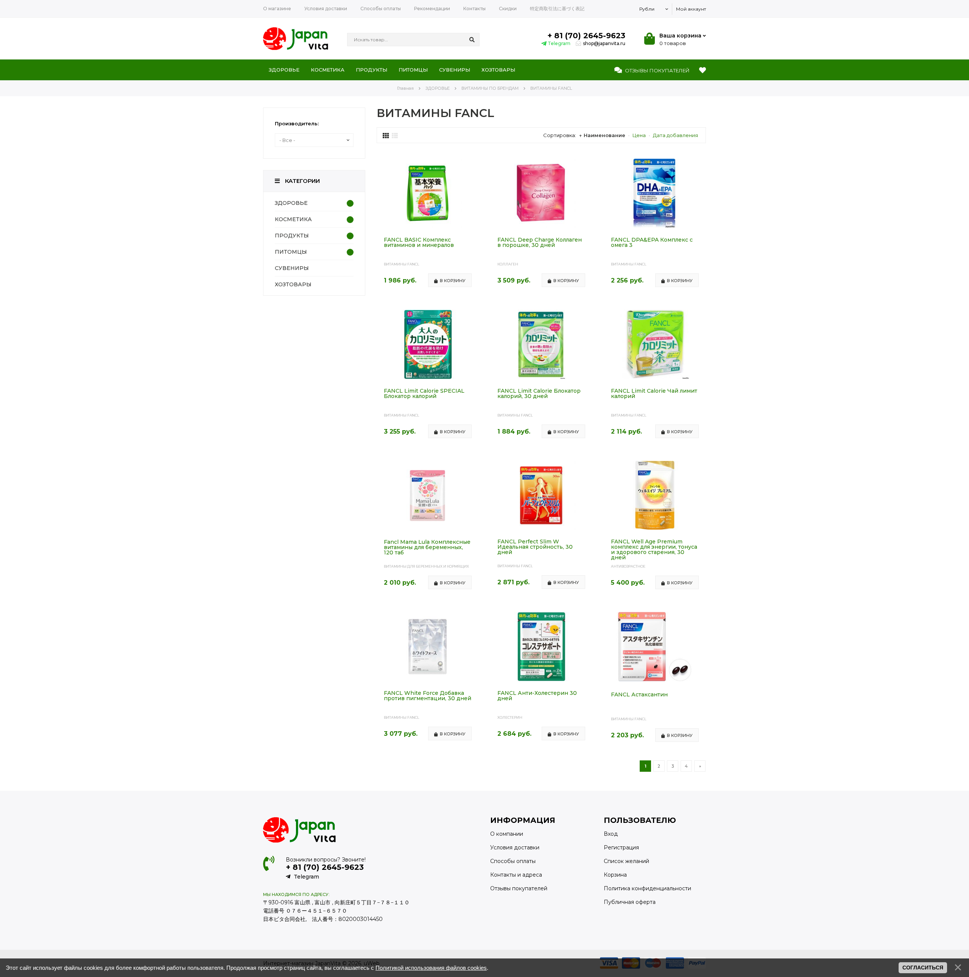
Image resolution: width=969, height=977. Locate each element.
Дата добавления (675, 135)
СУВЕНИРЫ (292, 268)
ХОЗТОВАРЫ (293, 284)
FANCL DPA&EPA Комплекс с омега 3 (652, 242)
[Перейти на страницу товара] (427, 226)
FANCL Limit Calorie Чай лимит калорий (654, 394)
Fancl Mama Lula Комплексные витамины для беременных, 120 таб (427, 547)
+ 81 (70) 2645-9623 (586, 35)
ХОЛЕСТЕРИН (509, 717)
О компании (506, 833)
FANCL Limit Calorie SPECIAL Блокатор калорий (424, 394)
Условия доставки (514, 847)
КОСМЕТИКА (293, 219)
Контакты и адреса (516, 874)
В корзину (453, 280)
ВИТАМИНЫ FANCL (401, 264)
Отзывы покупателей (518, 888)
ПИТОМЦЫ (291, 251)
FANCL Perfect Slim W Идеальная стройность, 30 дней (535, 547)
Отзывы (657, 70)
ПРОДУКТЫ (292, 235)
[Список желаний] (702, 70)
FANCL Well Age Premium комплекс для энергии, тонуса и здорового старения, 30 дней (654, 549)
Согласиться (922, 968)
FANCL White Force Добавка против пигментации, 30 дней (427, 696)
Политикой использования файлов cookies (431, 968)
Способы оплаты (513, 861)
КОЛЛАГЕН (507, 264)
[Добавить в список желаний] (472, 165)
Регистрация (621, 847)
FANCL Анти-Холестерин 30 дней (537, 696)
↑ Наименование (602, 135)
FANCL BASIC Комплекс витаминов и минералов (419, 242)
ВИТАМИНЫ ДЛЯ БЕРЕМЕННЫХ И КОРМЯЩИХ (426, 566)
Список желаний (626, 861)
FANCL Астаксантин (639, 695)
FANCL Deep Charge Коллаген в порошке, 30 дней (539, 242)
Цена (639, 135)
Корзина (615, 874)
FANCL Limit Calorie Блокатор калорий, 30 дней (539, 394)
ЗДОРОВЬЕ (291, 203)
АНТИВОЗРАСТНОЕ (628, 566)
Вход (611, 833)
